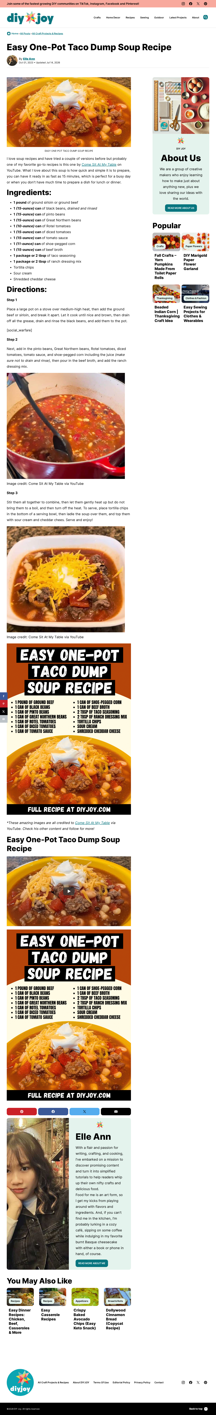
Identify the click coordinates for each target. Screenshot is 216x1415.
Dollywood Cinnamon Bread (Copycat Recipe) (116, 1319)
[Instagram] (183, 3)
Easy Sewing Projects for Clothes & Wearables (195, 314)
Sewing (144, 17)
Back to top (195, 1408)
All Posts (25, 33)
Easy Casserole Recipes (50, 1314)
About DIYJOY (81, 1382)
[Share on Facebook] (4, 696)
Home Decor (113, 17)
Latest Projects (178, 17)
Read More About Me (91, 1263)
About (195, 17)
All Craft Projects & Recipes (47, 33)
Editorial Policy (121, 1382)
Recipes (130, 17)
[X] (198, 3)
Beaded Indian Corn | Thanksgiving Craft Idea (167, 314)
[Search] (205, 17)
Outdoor (159, 17)
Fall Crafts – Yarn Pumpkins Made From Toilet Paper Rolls (165, 266)
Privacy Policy (142, 1382)
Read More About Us (181, 208)
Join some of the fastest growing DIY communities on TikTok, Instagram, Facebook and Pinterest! (73, 3)
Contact (159, 1382)
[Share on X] (4, 711)
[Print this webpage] (4, 719)
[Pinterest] (205, 3)
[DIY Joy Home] (30, 17)
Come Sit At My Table (99, 165)
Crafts (97, 17)
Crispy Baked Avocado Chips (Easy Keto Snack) (85, 1319)
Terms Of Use (101, 1382)
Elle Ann (29, 59)
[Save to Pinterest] (4, 704)
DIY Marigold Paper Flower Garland (195, 262)
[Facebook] (190, 3)
